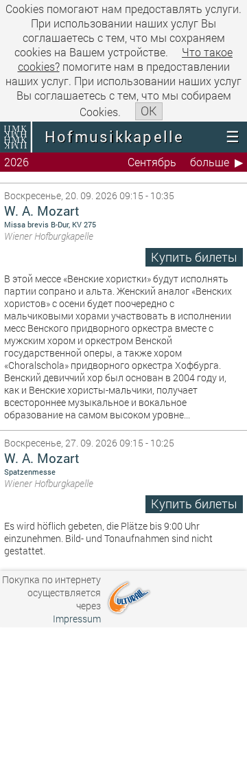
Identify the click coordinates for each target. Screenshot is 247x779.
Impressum (77, 618)
